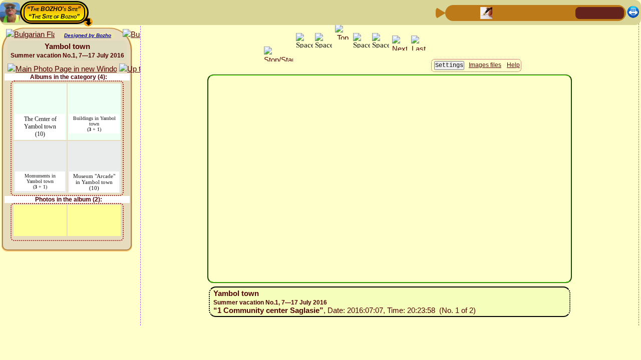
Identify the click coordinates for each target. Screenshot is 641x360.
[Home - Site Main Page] (584, 12)
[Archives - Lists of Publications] (486, 12)
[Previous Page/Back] (454, 12)
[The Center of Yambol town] (40, 89)
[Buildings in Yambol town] (94, 89)
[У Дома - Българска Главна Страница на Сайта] (616, 12)
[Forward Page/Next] (470, 12)
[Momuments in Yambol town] (40, 147)
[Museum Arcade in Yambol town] (94, 147)
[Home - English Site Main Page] (600, 12)
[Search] (566, 12)
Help (513, 65)
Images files (485, 65)
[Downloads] (550, 12)
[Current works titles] (518, 12)
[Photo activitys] (534, 12)
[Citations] (502, 12)
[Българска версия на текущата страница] (30, 35)
